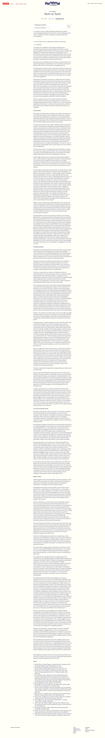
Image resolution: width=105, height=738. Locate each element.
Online (96, 3)
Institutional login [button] (20, 3)
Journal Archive (77, 730)
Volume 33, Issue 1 (59, 18)
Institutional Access (89, 730)
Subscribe (5, 3)
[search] (101, 4)
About (99, 3)
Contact (87, 731)
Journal (92, 3)
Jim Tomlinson (52, 11)
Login (11, 3)
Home (89, 3)
